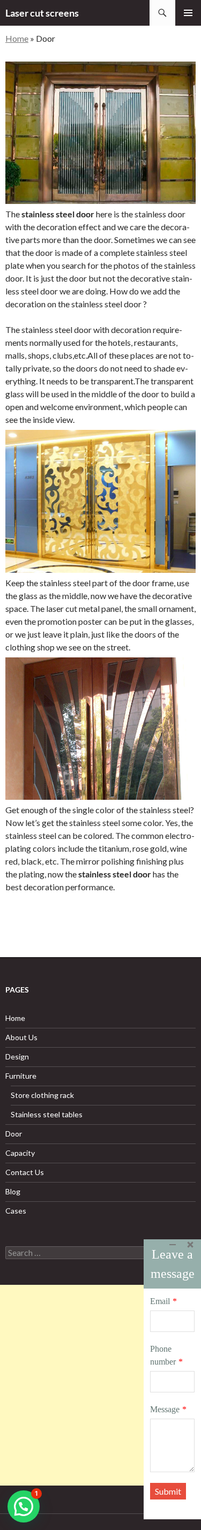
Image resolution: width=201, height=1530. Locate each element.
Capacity (20, 1152)
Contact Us (24, 1172)
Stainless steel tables (47, 1114)
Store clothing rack (42, 1095)
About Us (21, 1037)
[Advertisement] (100, 1385)
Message (165, 1409)
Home (16, 38)
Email (160, 1301)
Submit (168, 1491)
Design (17, 1056)
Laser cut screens (42, 13)
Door (13, 1133)
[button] (24, 1506)
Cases (15, 1210)
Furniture (20, 1075)
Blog (12, 1191)
